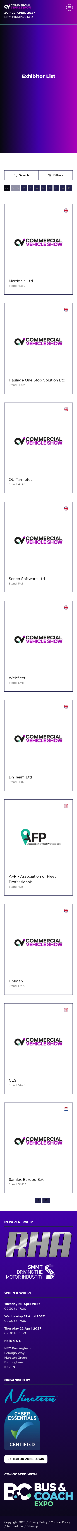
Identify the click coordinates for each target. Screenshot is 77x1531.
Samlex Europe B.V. (26, 1180)
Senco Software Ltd (27, 579)
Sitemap (32, 1526)
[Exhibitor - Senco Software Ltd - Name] (38, 547)
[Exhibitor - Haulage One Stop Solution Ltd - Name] (38, 348)
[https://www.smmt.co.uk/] (31, 1279)
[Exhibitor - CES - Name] (38, 1049)
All (7, 187)
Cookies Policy (60, 1522)
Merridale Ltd (21, 281)
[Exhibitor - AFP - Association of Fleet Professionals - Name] (38, 847)
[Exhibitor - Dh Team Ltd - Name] (38, 745)
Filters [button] (59, 176)
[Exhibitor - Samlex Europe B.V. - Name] (38, 1148)
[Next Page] (38, 1200)
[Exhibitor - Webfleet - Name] (38, 646)
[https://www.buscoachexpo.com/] (38, 1505)
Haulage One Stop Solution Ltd (37, 380)
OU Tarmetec (21, 480)
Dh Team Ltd (20, 777)
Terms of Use (15, 1526)
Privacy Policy (38, 1522)
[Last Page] (46, 1200)
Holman (16, 981)
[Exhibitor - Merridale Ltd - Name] (38, 249)
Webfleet (17, 678)
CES (12, 1080)
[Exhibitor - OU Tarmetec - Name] (38, 448)
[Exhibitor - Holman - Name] (38, 949)
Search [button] (25, 176)
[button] (69, 7)
